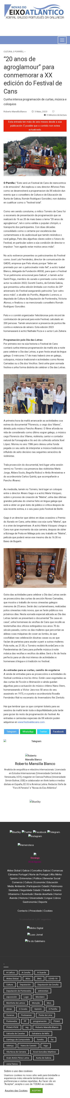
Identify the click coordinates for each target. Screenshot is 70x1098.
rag (26, 1027)
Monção (36, 1003)
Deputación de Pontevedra (18, 991)
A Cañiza (10, 972)
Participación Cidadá (38, 886)
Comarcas (57, 870)
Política (38, 878)
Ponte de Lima (45, 1015)
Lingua (48, 898)
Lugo (26, 997)
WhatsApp (28, 731)
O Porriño (18, 52)
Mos (49, 1003)
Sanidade (13, 890)
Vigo (45, 1045)
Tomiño (40, 1039)
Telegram (11, 731)
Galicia (25, 870)
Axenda (13, 898)
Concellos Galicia (40, 870)
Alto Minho (56, 874)
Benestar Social (51, 878)
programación (40, 1021)
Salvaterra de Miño (40, 1033)
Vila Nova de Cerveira (16, 1052)
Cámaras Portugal (18, 874)
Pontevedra (11, 1021)
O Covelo (23, 1009)
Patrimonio (57, 886)
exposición (11, 997)
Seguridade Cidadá (30, 890)
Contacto (23, 910)
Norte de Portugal (38, 874)
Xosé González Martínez (44, 1052)
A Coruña (26, 972)
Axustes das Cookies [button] (16, 1090)
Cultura (8, 52)
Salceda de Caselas (15, 1033)
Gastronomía (30, 902)
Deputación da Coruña (48, 984)
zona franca (12, 1064)
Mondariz (40, 997)
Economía (39, 882)
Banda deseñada (44, 894)
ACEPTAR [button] (36, 1090)
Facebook (58, 731)
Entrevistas (26, 878)
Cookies (48, 910)
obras (9, 1009)
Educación (52, 882)
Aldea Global (14, 870)
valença (10, 1045)
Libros (57, 898)
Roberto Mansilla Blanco (35, 764)
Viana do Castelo (28, 1045)
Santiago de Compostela (18, 1039)
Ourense (10, 1015)
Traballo (46, 890)
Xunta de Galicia (43, 1058)
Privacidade (36, 910)
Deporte (43, 902)
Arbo (28, 978)
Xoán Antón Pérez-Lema (17, 1058)
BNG (39, 978)
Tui (52, 1039)
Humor (58, 894)
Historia (23, 898)
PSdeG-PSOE (12, 1027)
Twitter (43, 731)
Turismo (57, 890)
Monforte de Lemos (15, 1003)
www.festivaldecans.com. (31, 722)
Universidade (36, 898)
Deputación (25, 984)
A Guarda (41, 972)
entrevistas (43, 991)
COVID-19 (53, 978)
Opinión (14, 878)
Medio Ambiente (16, 886)
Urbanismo (14, 894)
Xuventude (27, 894)
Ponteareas (26, 1015)
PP (25, 1021)
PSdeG (57, 1021)
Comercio (17, 882)
